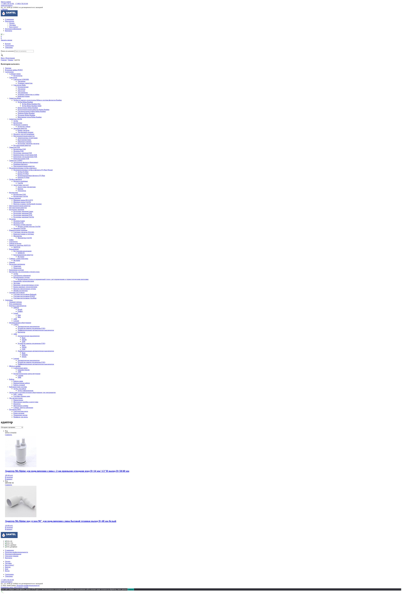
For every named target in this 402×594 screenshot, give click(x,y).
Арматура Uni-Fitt (15, 119)
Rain (19, 315)
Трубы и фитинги (15, 179)
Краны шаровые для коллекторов (25, 287)
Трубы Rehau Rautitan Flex (31, 104)
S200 (23, 341)
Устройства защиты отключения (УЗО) (31, 328)
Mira (19, 317)
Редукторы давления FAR (22, 153)
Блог (6, 569)
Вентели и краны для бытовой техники (27, 204)
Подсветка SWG (15, 409)
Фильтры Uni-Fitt (19, 228)
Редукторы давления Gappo (23, 211)
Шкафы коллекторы (20, 290)
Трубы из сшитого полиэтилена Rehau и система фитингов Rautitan (37, 100)
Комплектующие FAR (21, 158)
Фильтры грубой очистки (22, 224)
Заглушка (16, 283)
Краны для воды (23, 130)
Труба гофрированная (25, 390)
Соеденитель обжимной (22, 275)
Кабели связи (18, 381)
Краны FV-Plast (23, 174)
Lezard (15, 313)
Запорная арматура (20, 128)
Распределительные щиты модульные (26, 373)
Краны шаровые (15, 198)
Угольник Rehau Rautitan (26, 115)
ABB (15, 319)
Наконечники (18, 400)
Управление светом (20, 415)
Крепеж (20, 189)
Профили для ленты (20, 417)
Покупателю (9, 21)
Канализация (14, 249)
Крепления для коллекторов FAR (25, 157)
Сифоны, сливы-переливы (18, 258)
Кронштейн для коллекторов (23, 281)
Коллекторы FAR (19, 149)
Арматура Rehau (15, 98)
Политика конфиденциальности (16, 552)
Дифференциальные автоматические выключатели (36, 330)
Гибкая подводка (15, 243)
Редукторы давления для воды (28, 143)
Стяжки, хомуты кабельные (23, 407)
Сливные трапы (15, 74)
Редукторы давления (16, 209)
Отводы (12, 262)
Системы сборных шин (21, 396)
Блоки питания (18, 413)
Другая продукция (15, 398)
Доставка (12, 25)
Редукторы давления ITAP (22, 215)
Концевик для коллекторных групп (26, 285)
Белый (20, 309)
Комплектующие (24, 96)
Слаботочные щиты (20, 368)
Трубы (15, 121)
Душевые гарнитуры (25, 83)
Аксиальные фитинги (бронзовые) (25, 162)
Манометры (17, 236)
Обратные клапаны (24, 142)
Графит (20, 311)
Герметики (17, 266)
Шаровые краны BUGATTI (23, 200)
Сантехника (9, 45)
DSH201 (25, 355)
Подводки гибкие (24, 126)
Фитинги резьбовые (20, 181)
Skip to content (6, 2)
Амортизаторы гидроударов (27, 138)
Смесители (13, 77)
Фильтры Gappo (19, 221)
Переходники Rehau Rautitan (28, 108)
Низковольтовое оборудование (20, 323)
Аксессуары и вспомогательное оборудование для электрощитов (32, 392)
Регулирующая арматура (22, 145)
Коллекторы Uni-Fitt (20, 196)
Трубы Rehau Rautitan (25, 102)
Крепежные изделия (16, 270)
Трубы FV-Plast (23, 172)
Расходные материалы (17, 264)
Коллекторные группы (21, 277)
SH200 (24, 340)
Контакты (8, 31)
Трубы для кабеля (19, 389)
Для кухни (21, 91)
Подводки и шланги (20, 125)
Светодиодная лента (20, 411)
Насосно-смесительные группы (24, 289)
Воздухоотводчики (24, 140)
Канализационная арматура (23, 255)
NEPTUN (16, 247)
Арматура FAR (14, 147)
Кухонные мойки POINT (14, 70)
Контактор (21, 332)
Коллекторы (17, 123)
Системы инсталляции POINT (24, 296)
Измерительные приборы (18, 230)
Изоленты (17, 404)
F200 (23, 349)
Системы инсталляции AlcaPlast (24, 298)
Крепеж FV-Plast (23, 177)
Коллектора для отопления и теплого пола (24, 272)
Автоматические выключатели (29, 326)
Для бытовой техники (25, 132)
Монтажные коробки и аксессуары (25, 402)
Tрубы (15, 274)
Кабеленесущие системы (18, 387)
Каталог (8, 44)
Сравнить (8, 435)
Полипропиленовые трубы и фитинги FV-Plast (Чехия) (33, 170)
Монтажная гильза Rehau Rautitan (30, 117)
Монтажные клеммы (20, 406)
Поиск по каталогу (7, 51)
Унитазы (8, 68)
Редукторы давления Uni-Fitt (23, 217)
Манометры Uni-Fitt (25, 238)
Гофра (11, 240)
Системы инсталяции (17, 292)
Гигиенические (23, 87)
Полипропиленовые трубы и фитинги (23, 168)
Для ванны (21, 81)
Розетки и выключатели (17, 306)
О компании (9, 19)
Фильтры (12, 219)
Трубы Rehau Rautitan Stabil (31, 106)
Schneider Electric (24, 370)
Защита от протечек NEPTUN (20, 245)
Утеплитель (22, 191)
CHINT (16, 324)
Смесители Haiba (19, 85)
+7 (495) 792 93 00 (7, 4)
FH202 (24, 347)
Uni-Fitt (20, 183)
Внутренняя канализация (22, 251)
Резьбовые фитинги (20, 164)
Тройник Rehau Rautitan (26, 113)
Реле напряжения (15, 304)
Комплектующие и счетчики (23, 234)
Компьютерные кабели (21, 383)
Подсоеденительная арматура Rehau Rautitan (33, 109)
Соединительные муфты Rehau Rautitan (32, 111)
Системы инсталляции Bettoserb (24, 294)
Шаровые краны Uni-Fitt (22, 202)
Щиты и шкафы (15, 366)
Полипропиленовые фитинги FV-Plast (31, 175)
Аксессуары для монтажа (27, 187)
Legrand (16, 321)
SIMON (16, 307)
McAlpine (21, 257)
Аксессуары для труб (20, 185)
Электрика (9, 47)
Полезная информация (13, 29)
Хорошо (130, 589)
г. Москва (4, 9)
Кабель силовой (19, 385)
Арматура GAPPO (15, 160)
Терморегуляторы (15, 302)
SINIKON (21, 253)
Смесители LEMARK (21, 79)
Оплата (11, 23)
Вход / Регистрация (8, 58)
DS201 (24, 357)
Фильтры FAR (18, 151)
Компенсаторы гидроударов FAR (25, 155)
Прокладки (17, 268)
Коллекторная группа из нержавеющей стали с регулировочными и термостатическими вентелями (53, 279)
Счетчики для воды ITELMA (23, 232)
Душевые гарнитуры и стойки (28, 94)
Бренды (7, 567)
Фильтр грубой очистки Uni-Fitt (29, 226)
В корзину (8, 479)
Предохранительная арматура (24, 136)
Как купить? (13, 27)
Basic (23, 338)
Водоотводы (17, 75)
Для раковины (23, 92)
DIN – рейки (17, 394)
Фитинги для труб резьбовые (23, 134)
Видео (7, 571)
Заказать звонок (6, 40)
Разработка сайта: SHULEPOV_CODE (14, 587)
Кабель (11, 379)
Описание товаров (11, 556)
